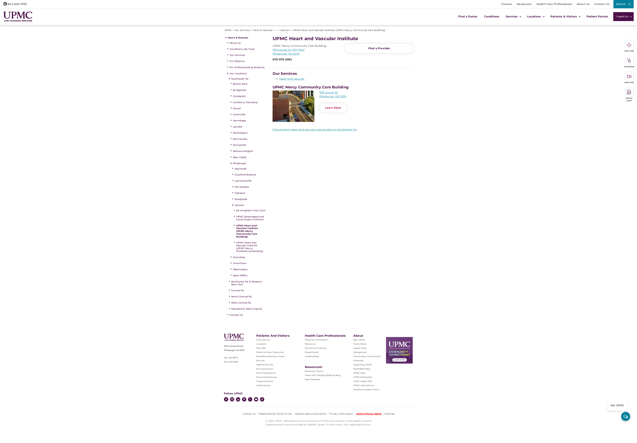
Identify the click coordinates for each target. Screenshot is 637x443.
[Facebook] (226, 399)
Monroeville (240, 138)
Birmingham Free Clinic (251, 210)
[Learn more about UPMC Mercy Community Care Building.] (293, 106)
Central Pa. (237, 290)
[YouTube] (256, 399)
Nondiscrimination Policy (366, 389)
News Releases (312, 379)
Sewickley (239, 257)
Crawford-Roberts (245, 174)
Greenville (239, 114)
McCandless (242, 186)
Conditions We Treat (242, 49)
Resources (310, 344)
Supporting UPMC (362, 364)
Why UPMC (359, 340)
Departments (312, 352)
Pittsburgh (239, 163)
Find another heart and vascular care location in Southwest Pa (314, 129)
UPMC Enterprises (362, 377)
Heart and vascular (291, 78)
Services (260, 360)
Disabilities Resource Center (270, 356)
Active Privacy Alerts (369, 413)
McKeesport (240, 132)
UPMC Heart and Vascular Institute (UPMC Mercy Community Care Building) (247, 231)
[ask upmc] (625, 416)
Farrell (237, 108)
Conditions (491, 16)
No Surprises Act (264, 369)
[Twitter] (250, 399)
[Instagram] (232, 399)
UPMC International (363, 385)
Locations (261, 344)
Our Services (237, 55)
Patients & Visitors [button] (564, 16)
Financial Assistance (266, 377)
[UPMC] (17, 17)
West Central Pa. (241, 302)
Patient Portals (597, 16)
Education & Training (315, 348)
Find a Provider (379, 48)
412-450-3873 (231, 357)
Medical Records (264, 364)
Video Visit (629, 82)
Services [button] (512, 16)
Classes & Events (264, 381)
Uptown (240, 205)
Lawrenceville (243, 180)
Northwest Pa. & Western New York (246, 283)
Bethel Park (240, 83)
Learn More (333, 107)
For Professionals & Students (247, 67)
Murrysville (239, 144)
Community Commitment (367, 356)
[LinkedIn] (238, 399)
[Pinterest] (244, 399)
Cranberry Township (245, 102)
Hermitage (239, 120)
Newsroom (524, 4)
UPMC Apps (359, 373)
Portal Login (629, 99)
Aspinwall (240, 168)
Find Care (629, 51)
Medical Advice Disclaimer (310, 413)
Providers (629, 67)
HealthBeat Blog (361, 369)
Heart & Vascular (238, 37)
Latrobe (237, 126)
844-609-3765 (17, 4)
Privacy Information (341, 413)
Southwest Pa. (240, 78)
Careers (506, 4)
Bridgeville (239, 90)
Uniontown (240, 263)
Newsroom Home (314, 371)
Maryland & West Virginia (246, 308)
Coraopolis (239, 96)
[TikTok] (262, 399)
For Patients (237, 61)
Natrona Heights (243, 151)
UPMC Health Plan (362, 381)
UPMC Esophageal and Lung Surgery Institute (250, 218)
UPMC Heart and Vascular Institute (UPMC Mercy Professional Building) (249, 246)
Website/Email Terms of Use (275, 413)
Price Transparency (266, 373)
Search (621, 4)
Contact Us (601, 4)
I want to (622, 16)
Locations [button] (534, 16)
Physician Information (316, 340)
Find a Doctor (467, 16)
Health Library (263, 385)
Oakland (240, 193)
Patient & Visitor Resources (270, 352)
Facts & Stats (359, 344)
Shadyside (241, 199)
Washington (240, 269)
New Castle (240, 157)
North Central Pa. (241, 296)
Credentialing (312, 356)
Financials (358, 360)
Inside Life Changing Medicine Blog (323, 375)
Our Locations (238, 73)
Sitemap (389, 413)
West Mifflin (240, 275)
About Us (583, 4)
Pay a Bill (261, 348)
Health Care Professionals (554, 4)
